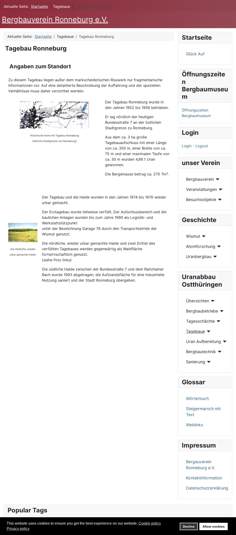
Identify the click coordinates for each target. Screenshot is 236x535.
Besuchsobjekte (201, 199)
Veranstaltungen (201, 189)
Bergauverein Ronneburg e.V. (200, 464)
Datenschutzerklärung (207, 488)
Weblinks (194, 424)
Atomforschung (200, 246)
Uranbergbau (198, 256)
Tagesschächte (200, 321)
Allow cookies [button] (214, 526)
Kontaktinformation (204, 477)
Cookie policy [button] (150, 523)
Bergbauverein (200, 179)
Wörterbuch (197, 398)
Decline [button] (189, 526)
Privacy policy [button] (18, 529)
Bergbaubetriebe (202, 311)
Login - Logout (195, 146)
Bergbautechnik (201, 351)
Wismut (193, 236)
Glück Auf (195, 53)
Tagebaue (195, 331)
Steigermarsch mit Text (203, 411)
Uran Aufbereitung (203, 341)
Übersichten (197, 300)
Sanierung (195, 361)
